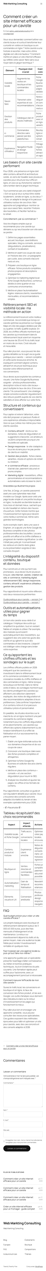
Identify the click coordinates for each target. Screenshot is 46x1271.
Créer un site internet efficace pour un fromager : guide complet (19, 1207)
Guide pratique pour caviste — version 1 (21, 602)
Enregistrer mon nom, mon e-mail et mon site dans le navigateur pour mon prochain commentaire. (24, 1141)
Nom (5, 1110)
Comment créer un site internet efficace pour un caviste (18, 1180)
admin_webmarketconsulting (19, 31)
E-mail (6, 1120)
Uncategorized (8, 34)
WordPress (39, 1266)
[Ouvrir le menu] (41, 3)
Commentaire (8, 1083)
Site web (6, 1130)
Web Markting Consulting (15, 3)
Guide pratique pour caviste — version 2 (21, 599)
